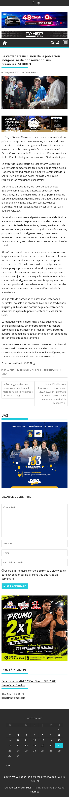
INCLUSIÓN (25, 370)
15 (59, 740)
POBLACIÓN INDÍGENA (42, 370)
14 (50, 740)
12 (34, 740)
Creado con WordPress (18, 787)
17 (18, 745)
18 (26, 745)
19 (34, 745)
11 (26, 740)
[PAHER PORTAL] (4, 42)
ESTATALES (9, 370)
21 (50, 745)
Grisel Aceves (31, 72)
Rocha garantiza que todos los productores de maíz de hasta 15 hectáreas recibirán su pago (18, 390)
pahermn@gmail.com (13, 697)
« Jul (8, 765)
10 (18, 740)
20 (42, 745)
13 (42, 740)
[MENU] (65, 42)
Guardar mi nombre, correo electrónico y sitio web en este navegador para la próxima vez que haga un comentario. (34, 574)
